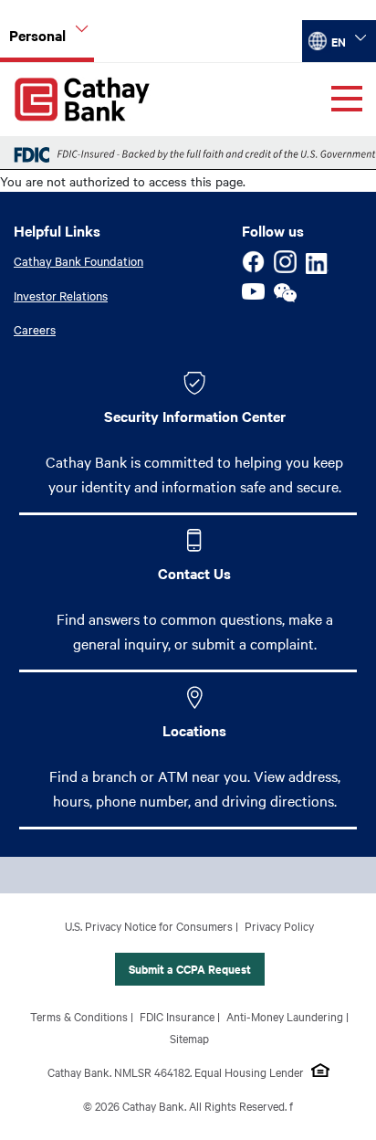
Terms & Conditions (79, 1016)
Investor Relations (61, 295)
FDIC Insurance (177, 1016)
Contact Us (194, 573)
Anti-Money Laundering (284, 1016)
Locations (194, 730)
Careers (35, 329)
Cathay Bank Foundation (78, 260)
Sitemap (189, 1037)
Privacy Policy (279, 925)
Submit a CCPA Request (190, 968)
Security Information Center (195, 416)
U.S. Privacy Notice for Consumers (149, 925)
